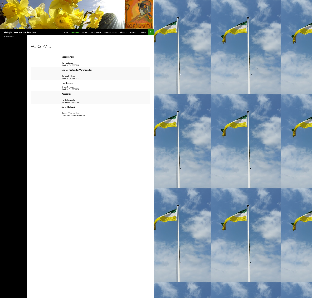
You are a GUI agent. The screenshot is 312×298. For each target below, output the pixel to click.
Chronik (65, 32)
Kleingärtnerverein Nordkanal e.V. (20, 32)
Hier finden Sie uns (110, 32)
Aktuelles (133, 32)
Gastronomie (96, 32)
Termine (143, 32)
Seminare (85, 32)
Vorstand (75, 32)
